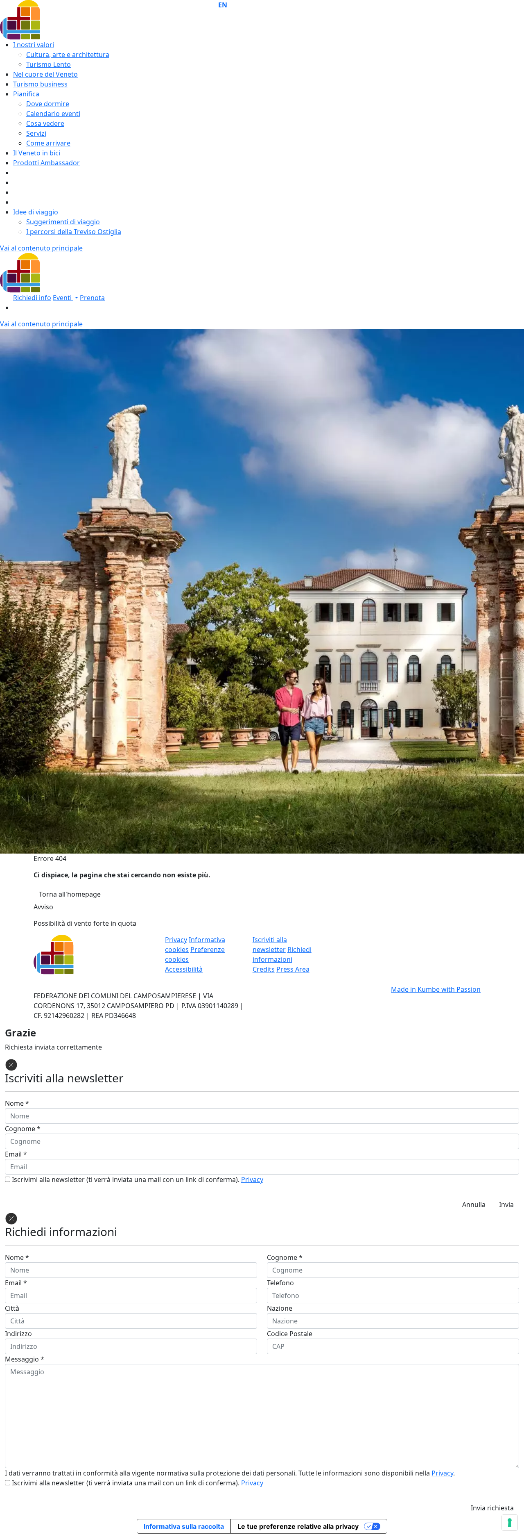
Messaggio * (24, 1359)
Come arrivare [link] (48, 143)
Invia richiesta (492, 1507)
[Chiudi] (11, 1064)
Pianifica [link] (26, 93)
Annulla (474, 1204)
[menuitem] (371, 5)
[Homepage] (52, 272)
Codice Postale (289, 1333)
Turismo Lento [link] (48, 64)
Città (12, 1308)
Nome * (17, 1103)
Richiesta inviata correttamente (53, 1047)
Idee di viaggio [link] (35, 211)
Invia (506, 1204)
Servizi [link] (36, 133)
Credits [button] (264, 969)
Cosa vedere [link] (45, 123)
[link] (32, 297)
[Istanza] (52, 19)
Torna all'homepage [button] (70, 894)
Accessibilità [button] (184, 969)
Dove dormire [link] (47, 103)
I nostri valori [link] (33, 44)
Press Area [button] (292, 969)
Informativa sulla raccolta (184, 1526)
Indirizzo (18, 1333)
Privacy (252, 1179)
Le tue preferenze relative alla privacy (298, 1526)
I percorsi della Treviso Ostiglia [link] (73, 231)
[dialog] (262, 1364)
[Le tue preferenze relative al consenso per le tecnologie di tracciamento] (509, 1522)
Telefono (280, 1282)
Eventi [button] (63, 297)
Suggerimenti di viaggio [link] (63, 221)
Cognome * (23, 1128)
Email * (16, 1154)
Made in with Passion (436, 989)
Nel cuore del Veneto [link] (45, 74)
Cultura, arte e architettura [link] (67, 54)
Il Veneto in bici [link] (36, 152)
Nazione (279, 1308)
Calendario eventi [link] (53, 113)
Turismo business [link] (40, 84)
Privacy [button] (176, 939)
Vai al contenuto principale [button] (41, 248)
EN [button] (222, 4)
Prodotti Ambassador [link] (46, 162)
